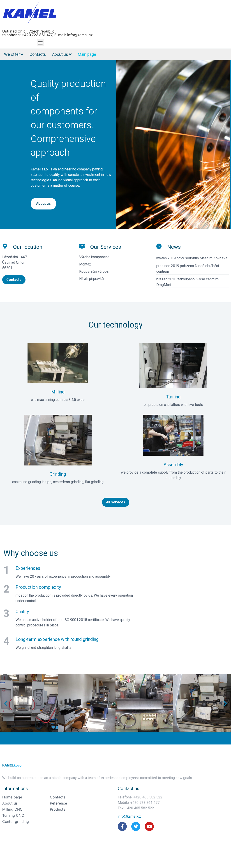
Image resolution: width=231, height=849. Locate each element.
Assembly (173, 464)
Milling (58, 392)
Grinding (58, 474)
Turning (173, 397)
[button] (40, 42)
